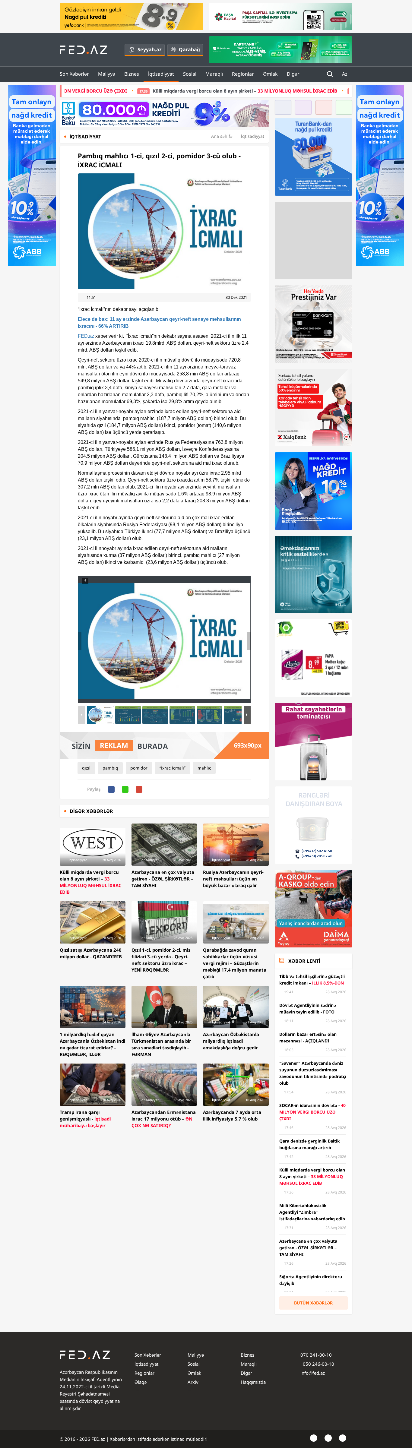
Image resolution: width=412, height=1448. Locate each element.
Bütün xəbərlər (313, 1303)
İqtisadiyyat (161, 74)
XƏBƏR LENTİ (304, 961)
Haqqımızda (253, 1382)
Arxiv (193, 1382)
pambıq (110, 768)
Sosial (189, 74)
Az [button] (345, 74)
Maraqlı (214, 74)
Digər (293, 74)
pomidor (138, 768)
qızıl (86, 768)
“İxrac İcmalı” (172, 768)
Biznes (131, 74)
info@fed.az (312, 1373)
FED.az (86, 336)
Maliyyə (106, 74)
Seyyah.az (150, 49)
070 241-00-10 (316, 1355)
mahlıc (204, 768)
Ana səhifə (222, 136)
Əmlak (270, 74)
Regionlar (243, 74)
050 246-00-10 (318, 1364)
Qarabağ (189, 49)
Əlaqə (141, 1382)
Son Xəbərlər (74, 74)
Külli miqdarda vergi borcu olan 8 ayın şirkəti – (166, 91)
